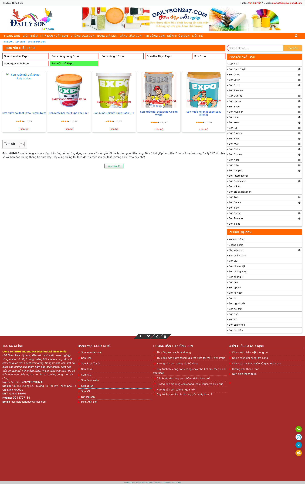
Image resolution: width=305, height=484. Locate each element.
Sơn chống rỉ (236, 276)
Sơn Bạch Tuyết (237, 69)
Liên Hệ (197, 35)
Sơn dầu (233, 282)
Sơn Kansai (235, 101)
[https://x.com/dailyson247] (148, 336)
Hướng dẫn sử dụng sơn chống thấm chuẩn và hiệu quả (190, 384)
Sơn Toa (233, 196)
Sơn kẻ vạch (235, 292)
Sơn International (238, 175)
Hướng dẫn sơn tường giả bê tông (177, 363)
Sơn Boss (234, 138)
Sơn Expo (200, 56)
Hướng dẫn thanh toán (245, 369)
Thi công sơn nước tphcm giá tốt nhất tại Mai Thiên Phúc (191, 357)
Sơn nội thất (235, 308)
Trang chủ (12, 35)
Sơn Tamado (236, 218)
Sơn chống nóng (238, 271)
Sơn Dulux (234, 149)
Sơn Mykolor (236, 111)
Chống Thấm (236, 244)
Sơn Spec (234, 106)
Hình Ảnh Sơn (89, 401)
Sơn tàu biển (236, 330)
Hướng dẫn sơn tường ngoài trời (176, 389)
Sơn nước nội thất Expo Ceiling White (159, 113)
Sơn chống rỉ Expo (113, 56)
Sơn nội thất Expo (62, 63)
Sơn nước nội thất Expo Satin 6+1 (114, 113)
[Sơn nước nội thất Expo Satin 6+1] (114, 90)
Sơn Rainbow (236, 90)
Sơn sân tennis (237, 324)
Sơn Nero (234, 159)
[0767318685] (299, 429)
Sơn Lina (233, 117)
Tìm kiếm (292, 48)
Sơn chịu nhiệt (237, 266)
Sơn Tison (234, 207)
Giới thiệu (30, 35)
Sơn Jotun (234, 74)
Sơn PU (233, 319)
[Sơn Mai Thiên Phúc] (30, 19)
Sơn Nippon (235, 133)
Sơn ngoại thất (237, 303)
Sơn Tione (234, 223)
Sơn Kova (234, 122)
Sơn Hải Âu (235, 186)
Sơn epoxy (235, 287)
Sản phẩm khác (237, 255)
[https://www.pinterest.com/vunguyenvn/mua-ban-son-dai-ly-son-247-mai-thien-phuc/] (157, 336)
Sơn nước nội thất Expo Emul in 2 (69, 113)
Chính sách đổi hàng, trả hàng (250, 357)
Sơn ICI (233, 127)
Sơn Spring (235, 213)
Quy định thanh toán (244, 373)
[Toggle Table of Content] (20, 144)
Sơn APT (234, 63)
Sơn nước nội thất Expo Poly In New (24, 113)
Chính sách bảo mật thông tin (250, 352)
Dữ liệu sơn (88, 396)
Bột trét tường (236, 239)
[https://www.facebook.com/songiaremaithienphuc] (140, 336)
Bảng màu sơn (131, 35)
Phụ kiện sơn (236, 250)
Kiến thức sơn (178, 35)
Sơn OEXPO (235, 95)
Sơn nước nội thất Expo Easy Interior (203, 113)
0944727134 (254, 3)
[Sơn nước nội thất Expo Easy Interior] (203, 90)
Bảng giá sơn (107, 35)
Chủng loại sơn (83, 35)
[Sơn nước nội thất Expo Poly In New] (24, 90)
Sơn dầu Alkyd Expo (159, 56)
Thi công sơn (154, 35)
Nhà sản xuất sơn (54, 35)
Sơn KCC (234, 143)
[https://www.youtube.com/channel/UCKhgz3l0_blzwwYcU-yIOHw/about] (165, 336)
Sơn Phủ (233, 314)
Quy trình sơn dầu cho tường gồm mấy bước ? (184, 394)
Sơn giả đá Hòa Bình (240, 191)
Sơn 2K (233, 260)
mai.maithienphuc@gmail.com (287, 3)
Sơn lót (233, 298)
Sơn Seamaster (237, 181)
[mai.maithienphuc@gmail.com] (299, 453)
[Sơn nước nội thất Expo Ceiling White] (159, 90)
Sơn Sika (234, 165)
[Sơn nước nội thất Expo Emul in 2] (69, 90)
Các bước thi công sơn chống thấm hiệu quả (183, 378)
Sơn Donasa (235, 154)
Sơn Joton (234, 79)
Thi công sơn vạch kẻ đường (174, 352)
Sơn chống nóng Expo (65, 56)
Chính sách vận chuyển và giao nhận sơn (256, 363)
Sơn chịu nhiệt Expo (16, 56)
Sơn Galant (235, 202)
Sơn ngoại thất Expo (16, 63)
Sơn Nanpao (235, 170)
